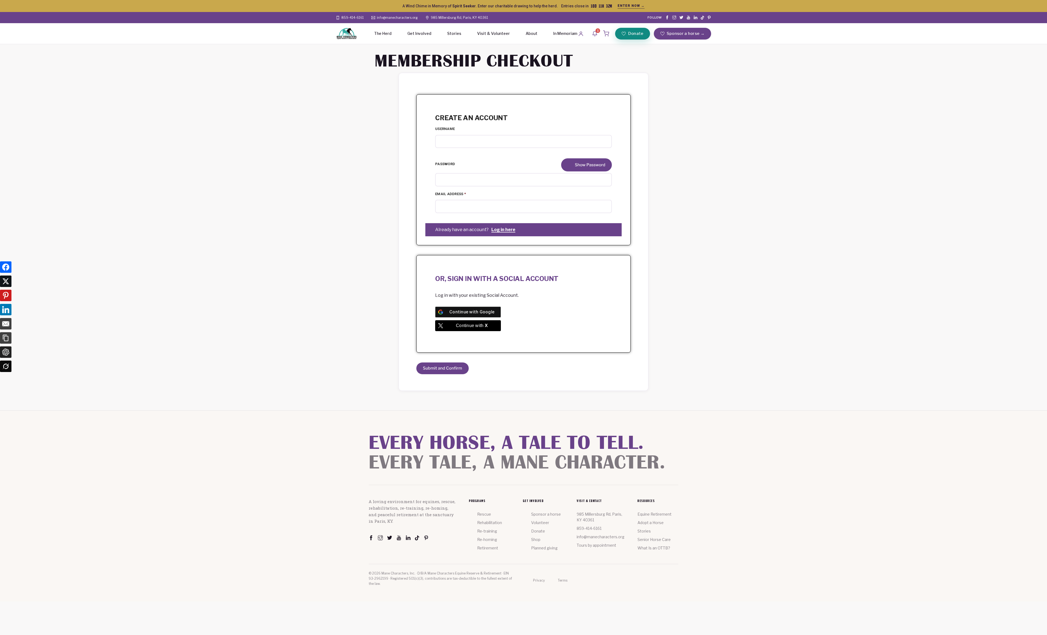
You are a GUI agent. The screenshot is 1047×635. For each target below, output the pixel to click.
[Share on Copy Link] (5, 338)
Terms (562, 580)
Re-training (487, 531)
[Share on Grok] (5, 367)
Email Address (450, 194)
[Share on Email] (5, 324)
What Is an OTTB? (653, 548)
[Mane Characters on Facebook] (667, 17)
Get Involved (419, 33)
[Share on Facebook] (5, 268)
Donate (635, 33)
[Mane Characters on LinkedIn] (695, 17)
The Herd (383, 33)
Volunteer (540, 522)
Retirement (487, 548)
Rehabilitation (489, 522)
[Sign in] (581, 34)
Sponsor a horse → (686, 33)
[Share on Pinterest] (5, 296)
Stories (454, 33)
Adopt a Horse (650, 522)
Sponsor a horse (546, 514)
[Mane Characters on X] (681, 17)
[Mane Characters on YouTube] (688, 17)
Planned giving (544, 548)
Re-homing (487, 539)
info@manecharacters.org (600, 536)
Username (445, 129)
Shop (535, 539)
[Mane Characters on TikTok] (702, 17)
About (531, 33)
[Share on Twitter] (5, 282)
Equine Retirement (654, 514)
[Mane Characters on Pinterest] (709, 17)
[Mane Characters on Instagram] (674, 17)
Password (445, 164)
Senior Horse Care (654, 539)
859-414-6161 (589, 528)
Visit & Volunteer (493, 33)
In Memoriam (565, 33)
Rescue (484, 514)
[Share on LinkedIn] (5, 310)
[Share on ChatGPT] (5, 353)
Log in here (503, 229)
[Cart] (606, 33)
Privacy (539, 580)
